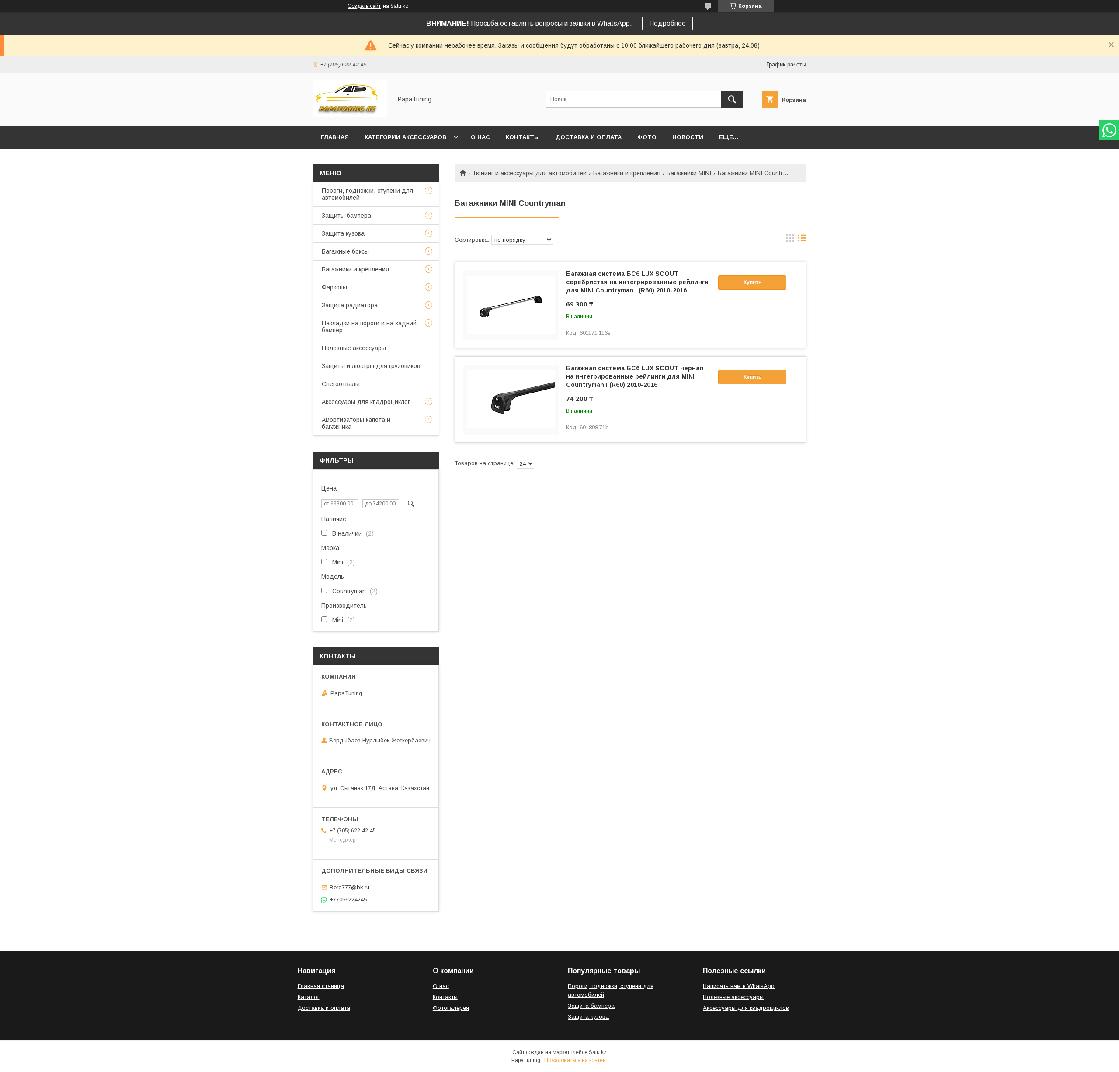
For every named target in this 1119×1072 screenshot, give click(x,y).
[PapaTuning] (350, 114)
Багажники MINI (689, 173)
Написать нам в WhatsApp (739, 986)
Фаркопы (334, 287)
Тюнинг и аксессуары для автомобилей (529, 173)
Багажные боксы (345, 251)
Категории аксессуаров (405, 137)
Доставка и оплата (589, 137)
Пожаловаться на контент (576, 1060)
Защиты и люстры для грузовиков (371, 365)
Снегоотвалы (341, 383)
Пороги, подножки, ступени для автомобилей (367, 194)
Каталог (309, 997)
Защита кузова (343, 233)
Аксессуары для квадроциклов (366, 401)
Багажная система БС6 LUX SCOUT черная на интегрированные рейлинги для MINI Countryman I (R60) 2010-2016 (634, 376)
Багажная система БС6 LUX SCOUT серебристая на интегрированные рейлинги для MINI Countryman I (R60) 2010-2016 (637, 282)
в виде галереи (790, 240)
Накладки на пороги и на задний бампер (369, 327)
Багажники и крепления (626, 173)
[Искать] (732, 99)
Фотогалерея (451, 1008)
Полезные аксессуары (354, 348)
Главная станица (321, 986)
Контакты (523, 137)
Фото (647, 137)
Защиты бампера (346, 215)
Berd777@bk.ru (349, 887)
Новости (687, 137)
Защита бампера (591, 1005)
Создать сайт (364, 6)
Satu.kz (598, 1052)
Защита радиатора (350, 305)
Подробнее (667, 23)
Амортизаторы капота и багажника (356, 423)
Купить (752, 282)
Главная (335, 137)
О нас (480, 137)
